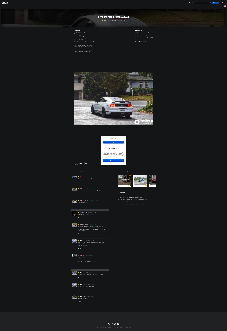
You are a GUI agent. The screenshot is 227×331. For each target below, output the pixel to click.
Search (215, 2)
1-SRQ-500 (84, 212)
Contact (113, 318)
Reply (79, 182)
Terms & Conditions (113, 327)
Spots (192, 2)
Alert (213, 6)
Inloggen (220, 6)
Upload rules (25, 6)
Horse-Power (84, 224)
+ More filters (222, 2)
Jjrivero (80, 35)
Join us (14, 6)
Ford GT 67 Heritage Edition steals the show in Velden (131, 197)
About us (106, 318)
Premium (33, 6)
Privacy (122, 327)
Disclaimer (128, 327)
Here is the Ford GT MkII (125, 202)
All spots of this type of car (140, 41)
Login (113, 142)
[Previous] (152, 189)
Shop (19, 6)
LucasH (83, 240)
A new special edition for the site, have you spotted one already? (133, 199)
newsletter (120, 318)
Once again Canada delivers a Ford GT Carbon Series (130, 195)
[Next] (154, 189)
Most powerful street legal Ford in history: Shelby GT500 (132, 204)
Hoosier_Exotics (85, 189)
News (187, 2)
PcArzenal (83, 296)
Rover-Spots (84, 177)
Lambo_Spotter (85, 200)
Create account (113, 160)
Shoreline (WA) (81, 36)
